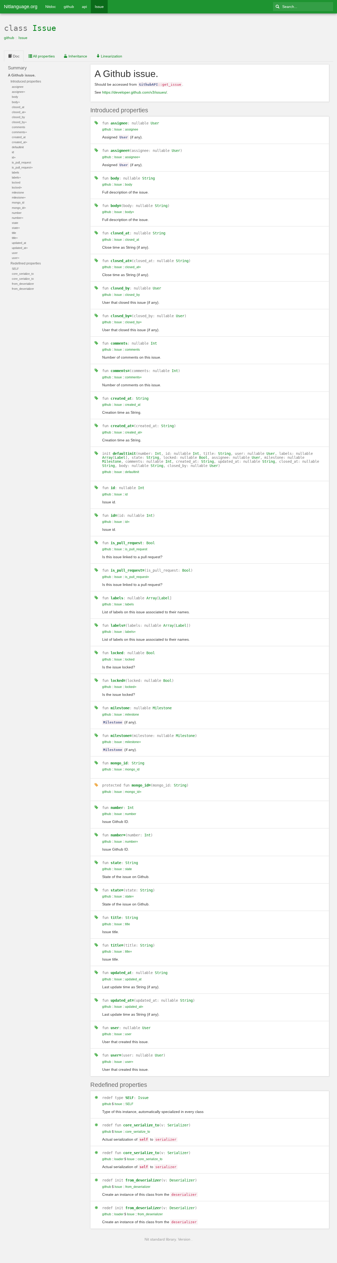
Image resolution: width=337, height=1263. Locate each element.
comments (119, 343)
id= (114, 515)
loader (118, 1159)
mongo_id (119, 763)
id (113, 488)
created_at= (122, 426)
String (148, 178)
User (155, 123)
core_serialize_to (141, 1125)
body (115, 178)
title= (117, 945)
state (116, 863)
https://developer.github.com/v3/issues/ (134, 92)
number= (118, 835)
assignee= (120, 150)
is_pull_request (126, 543)
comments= (120, 371)
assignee (119, 123)
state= (117, 890)
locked (117, 653)
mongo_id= (141, 785)
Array (107, 457)
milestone (120, 708)
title (116, 917)
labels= (118, 625)
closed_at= (121, 261)
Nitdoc (50, 6)
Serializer (178, 1125)
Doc (15, 56)
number (117, 808)
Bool (203, 457)
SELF (129, 1098)
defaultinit (124, 453)
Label (120, 457)
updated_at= (122, 1000)
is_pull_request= (127, 570)
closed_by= (121, 316)
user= (116, 1055)
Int (154, 343)
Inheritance (77, 56)
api (84, 6)
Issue (99, 6)
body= (116, 206)
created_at (121, 398)
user (115, 1028)
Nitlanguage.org (20, 6)
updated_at (121, 973)
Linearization (111, 56)
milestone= (121, 736)
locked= (118, 680)
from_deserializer (143, 1180)
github (69, 6)
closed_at (120, 233)
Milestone (111, 461)
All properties (43, 56)
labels (117, 598)
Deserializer (182, 1180)
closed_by (120, 288)
